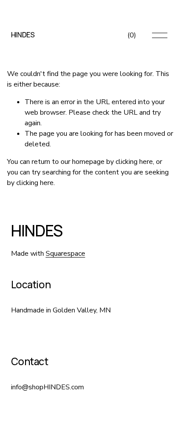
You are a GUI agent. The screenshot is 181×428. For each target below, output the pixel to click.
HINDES (23, 35)
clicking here (134, 162)
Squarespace (65, 253)
